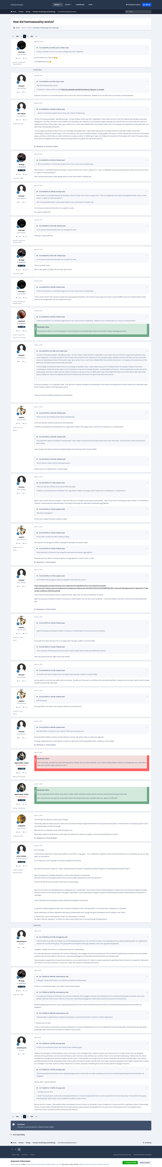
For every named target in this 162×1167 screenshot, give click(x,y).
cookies (23, 1164)
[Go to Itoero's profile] (14, 28)
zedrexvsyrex (21, 941)
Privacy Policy (15, 1154)
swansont (21, 321)
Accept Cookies (131, 1162)
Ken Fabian (22, 114)
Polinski (21, 86)
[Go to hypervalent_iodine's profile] (21, 756)
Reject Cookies (145, 1162)
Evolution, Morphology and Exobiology (46, 28)
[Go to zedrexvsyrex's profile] (21, 934)
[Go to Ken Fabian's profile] (21, 106)
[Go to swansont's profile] (21, 314)
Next (31, 36)
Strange (21, 164)
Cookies (32, 1154)
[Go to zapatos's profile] (21, 410)
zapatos (21, 417)
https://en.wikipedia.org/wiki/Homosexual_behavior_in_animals (82, 89)
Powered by (142, 1154)
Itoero (18, 28)
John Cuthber (60, 48)
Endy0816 (21, 826)
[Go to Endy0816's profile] (21, 818)
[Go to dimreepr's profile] (21, 45)
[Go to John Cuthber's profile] (21, 849)
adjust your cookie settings (70, 1164)
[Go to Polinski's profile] (21, 79)
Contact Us (25, 1154)
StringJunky (60, 937)
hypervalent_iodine (21, 763)
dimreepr (21, 52)
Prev (17, 36)
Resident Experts (22, 858)
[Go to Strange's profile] (21, 157)
